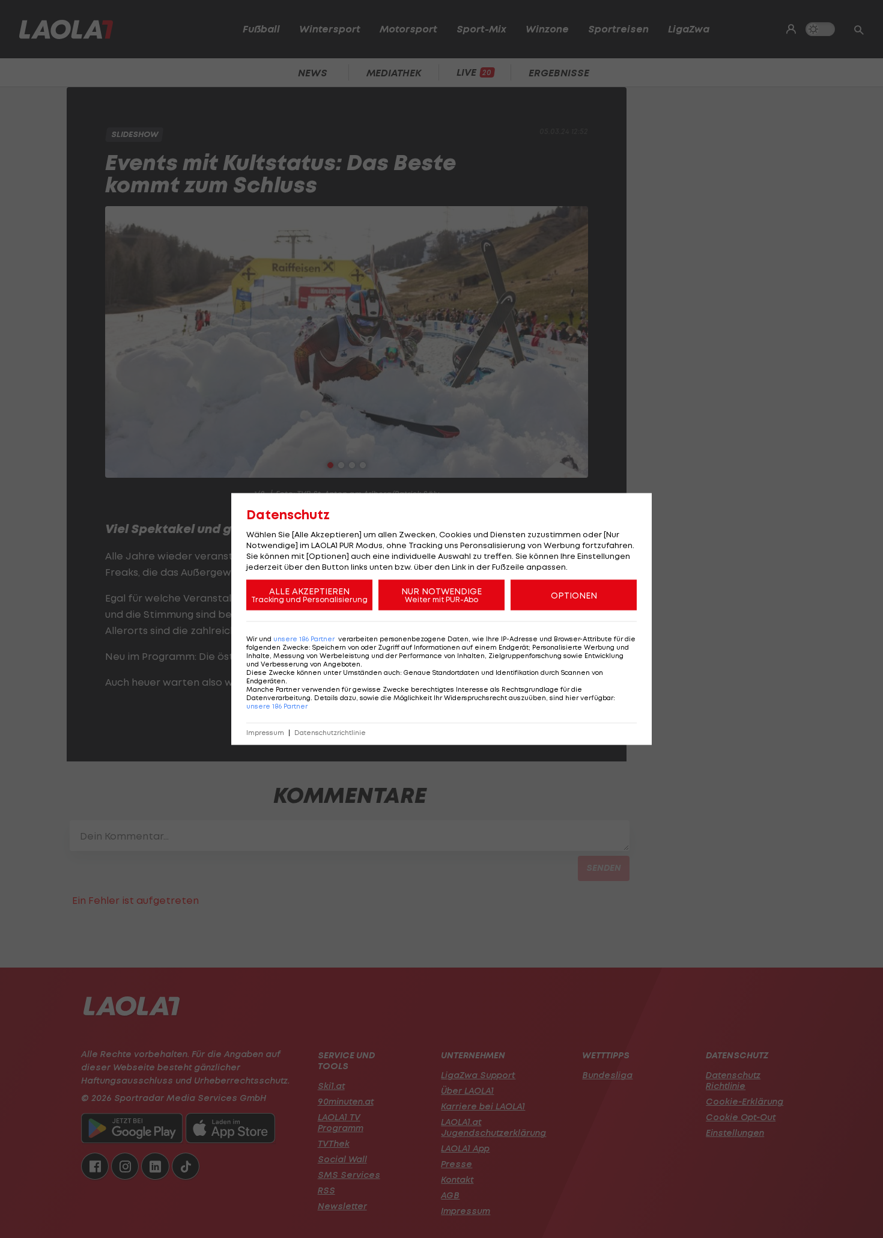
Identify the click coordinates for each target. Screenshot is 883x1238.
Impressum (265, 733)
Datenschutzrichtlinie (330, 733)
